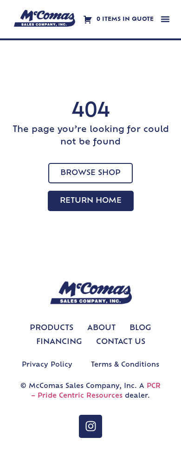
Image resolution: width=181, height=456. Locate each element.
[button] (165, 19)
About (101, 328)
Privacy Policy (47, 365)
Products (51, 328)
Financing (59, 342)
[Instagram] (90, 426)
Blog (140, 328)
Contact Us (120, 342)
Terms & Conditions (125, 365)
